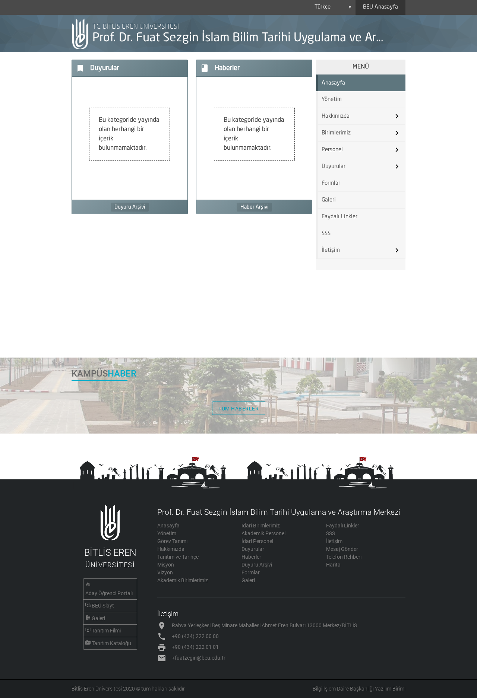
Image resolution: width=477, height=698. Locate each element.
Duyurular (252, 549)
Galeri (329, 200)
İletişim (334, 541)
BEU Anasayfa (380, 7)
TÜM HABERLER (238, 409)
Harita (333, 565)
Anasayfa (333, 83)
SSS (326, 234)
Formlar (331, 183)
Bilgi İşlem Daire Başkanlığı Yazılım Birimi (359, 689)
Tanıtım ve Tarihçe (178, 557)
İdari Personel (257, 541)
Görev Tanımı (172, 541)
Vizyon (165, 572)
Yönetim (332, 99)
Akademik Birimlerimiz (182, 580)
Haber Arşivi (254, 207)
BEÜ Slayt (103, 606)
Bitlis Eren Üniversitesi (97, 689)
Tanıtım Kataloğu (111, 643)
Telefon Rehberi (343, 557)
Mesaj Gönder (342, 549)
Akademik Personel (263, 533)
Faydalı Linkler (339, 217)
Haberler (251, 557)
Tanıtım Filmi (106, 631)
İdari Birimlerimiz (260, 526)
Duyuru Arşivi (129, 207)
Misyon (165, 565)
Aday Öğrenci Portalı (109, 593)
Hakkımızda (170, 549)
